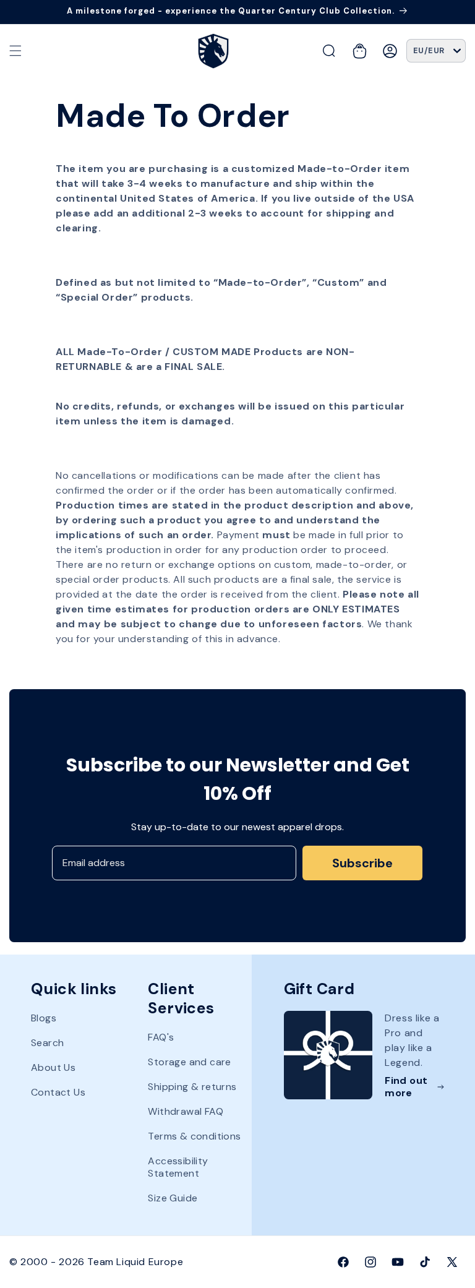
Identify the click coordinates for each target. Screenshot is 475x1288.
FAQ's (161, 1037)
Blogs (43, 1018)
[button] (15, 50)
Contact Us (58, 1092)
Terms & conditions (194, 1136)
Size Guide (172, 1197)
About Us (53, 1067)
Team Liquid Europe (135, 1261)
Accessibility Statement (178, 1167)
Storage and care (189, 1061)
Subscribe (362, 863)
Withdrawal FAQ (185, 1111)
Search (47, 1042)
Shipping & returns (192, 1086)
